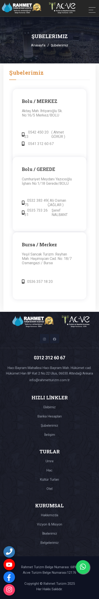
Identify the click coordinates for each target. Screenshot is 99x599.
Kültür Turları (49, 479)
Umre (50, 461)
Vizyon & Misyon (49, 524)
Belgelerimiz (50, 543)
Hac (49, 470)
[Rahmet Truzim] (25, 8)
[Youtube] (9, 564)
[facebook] (54, 338)
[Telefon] (9, 552)
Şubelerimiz (49, 425)
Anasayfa (38, 45)
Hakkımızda (49, 515)
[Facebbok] (9, 577)
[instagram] (9, 590)
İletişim (49, 435)
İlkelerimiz (49, 533)
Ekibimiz (50, 407)
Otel (49, 489)
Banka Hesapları (50, 416)
